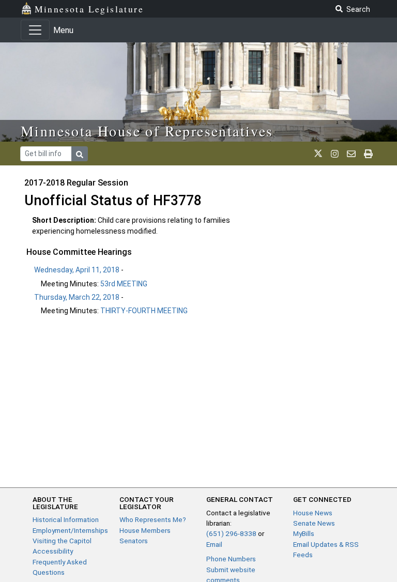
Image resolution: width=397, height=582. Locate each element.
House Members (145, 530)
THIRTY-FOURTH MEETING (144, 311)
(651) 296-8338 (231, 533)
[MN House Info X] (318, 153)
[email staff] (351, 153)
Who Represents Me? (152, 519)
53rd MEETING (123, 284)
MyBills (303, 533)
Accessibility (53, 551)
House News (312, 513)
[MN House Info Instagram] (335, 153)
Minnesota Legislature (89, 9)
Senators (133, 541)
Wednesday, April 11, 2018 (76, 270)
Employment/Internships (70, 530)
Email (214, 544)
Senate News (314, 523)
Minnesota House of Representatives (147, 131)
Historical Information (66, 519)
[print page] (368, 153)
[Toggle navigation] (35, 30)
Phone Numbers (231, 559)
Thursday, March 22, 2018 (76, 297)
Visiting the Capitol (62, 541)
